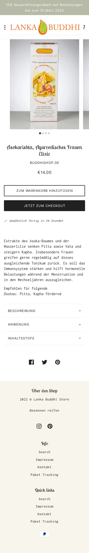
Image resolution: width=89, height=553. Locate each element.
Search (44, 452)
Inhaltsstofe (21, 338)
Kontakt (44, 467)
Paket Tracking (44, 475)
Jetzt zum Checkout (44, 206)
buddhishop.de (44, 163)
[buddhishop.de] (44, 27)
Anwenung (18, 324)
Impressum (44, 460)
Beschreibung (22, 311)
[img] (39, 426)
